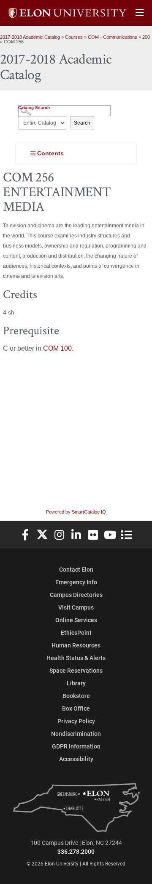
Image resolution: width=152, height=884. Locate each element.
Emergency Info (76, 582)
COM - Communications (112, 37)
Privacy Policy (76, 721)
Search (82, 123)
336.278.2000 (76, 851)
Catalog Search (34, 107)
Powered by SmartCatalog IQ (76, 511)
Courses (74, 37)
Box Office (76, 708)
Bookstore (76, 696)
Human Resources (76, 645)
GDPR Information (76, 746)
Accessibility (76, 759)
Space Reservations (76, 670)
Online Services (76, 620)
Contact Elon (76, 569)
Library (76, 683)
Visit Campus (76, 607)
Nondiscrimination (76, 734)
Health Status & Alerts (76, 658)
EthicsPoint (76, 632)
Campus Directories (76, 595)
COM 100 (57, 348)
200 (146, 37)
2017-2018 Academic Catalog (30, 37)
